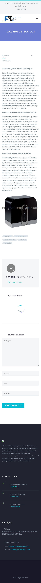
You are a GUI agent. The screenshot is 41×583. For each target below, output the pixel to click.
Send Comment (13, 405)
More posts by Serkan (15, 282)
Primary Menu (37, 18)
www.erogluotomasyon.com (20, 550)
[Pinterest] (23, 12)
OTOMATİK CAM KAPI (17, 504)
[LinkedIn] (14, 12)
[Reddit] (18, 249)
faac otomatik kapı (10, 240)
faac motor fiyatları (21, 236)
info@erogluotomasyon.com (19, 546)
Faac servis (23, 240)
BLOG (4, 58)
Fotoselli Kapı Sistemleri (18, 484)
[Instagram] (20, 12)
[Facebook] (3, 249)
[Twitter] (17, 12)
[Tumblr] (12, 249)
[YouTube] (26, 12)
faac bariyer (8, 236)
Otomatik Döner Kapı (17, 494)
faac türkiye (8, 243)
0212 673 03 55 (21, 9)
